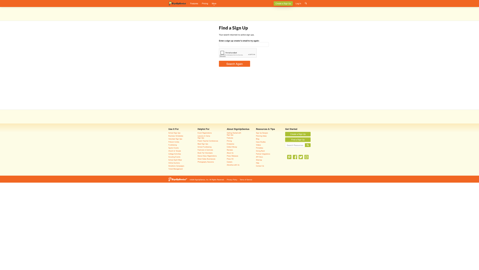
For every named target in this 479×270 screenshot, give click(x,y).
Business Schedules (175, 136)
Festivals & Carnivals (205, 150)
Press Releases (232, 156)
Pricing (205, 3)
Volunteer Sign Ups (175, 139)
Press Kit (230, 159)
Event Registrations (205, 133)
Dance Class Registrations (207, 156)
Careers (229, 162)
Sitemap (259, 160)
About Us (230, 153)
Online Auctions (174, 163)
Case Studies (261, 142)
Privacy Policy (232, 179)
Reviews (230, 150)
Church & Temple (174, 151)
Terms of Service (246, 179)
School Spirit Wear (175, 160)
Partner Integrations (263, 154)
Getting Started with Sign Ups (234, 134)
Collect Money (232, 147)
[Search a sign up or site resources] (306, 3)
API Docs (259, 157)
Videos (258, 145)
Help (257, 163)
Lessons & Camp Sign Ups (204, 137)
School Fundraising (204, 147)
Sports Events (173, 148)
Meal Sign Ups (203, 144)
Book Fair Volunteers (205, 153)
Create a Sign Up (283, 3)
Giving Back (260, 151)
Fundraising (172, 145)
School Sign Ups (174, 133)
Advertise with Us (233, 165)
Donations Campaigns (176, 166)
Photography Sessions (206, 162)
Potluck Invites (173, 142)
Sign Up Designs (262, 133)
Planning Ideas (261, 136)
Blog (257, 139)
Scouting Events (174, 157)
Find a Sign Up (298, 139)
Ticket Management (175, 169)
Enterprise (230, 144)
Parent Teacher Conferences (208, 141)
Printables (259, 148)
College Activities (174, 154)
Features (194, 3)
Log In (298, 3)
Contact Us (260, 166)
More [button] (214, 3)
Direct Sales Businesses (206, 159)
